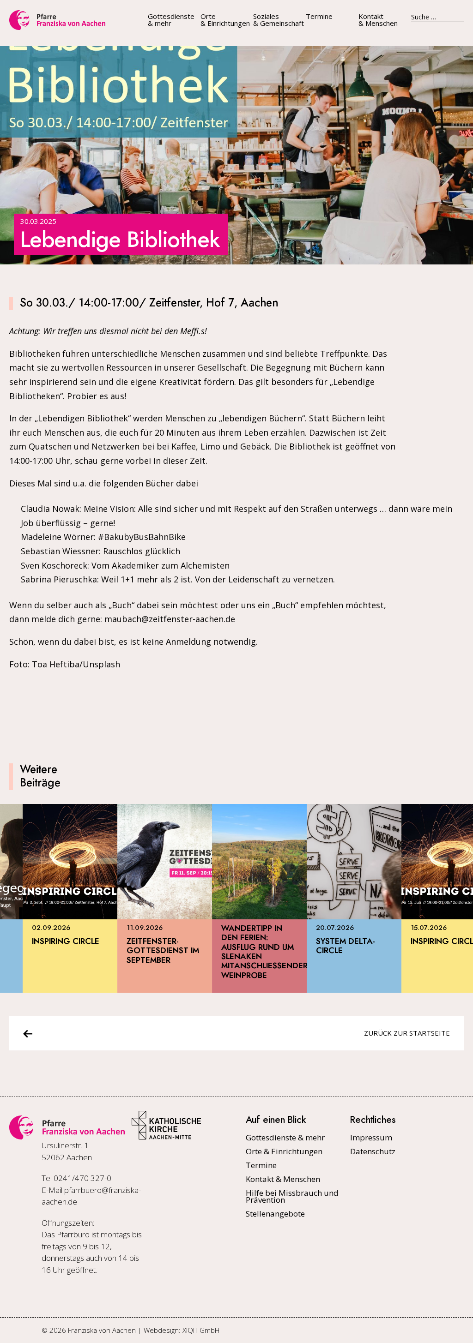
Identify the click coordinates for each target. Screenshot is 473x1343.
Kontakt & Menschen (378, 20)
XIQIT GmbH (200, 1330)
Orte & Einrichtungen (225, 20)
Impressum (371, 1137)
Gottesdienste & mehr (171, 20)
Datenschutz (372, 1151)
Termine (319, 16)
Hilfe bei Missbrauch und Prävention (292, 1196)
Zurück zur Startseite (407, 1032)
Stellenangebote (275, 1213)
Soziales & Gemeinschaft (278, 20)
